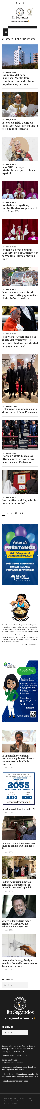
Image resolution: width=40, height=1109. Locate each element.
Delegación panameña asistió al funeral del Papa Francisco (19, 410)
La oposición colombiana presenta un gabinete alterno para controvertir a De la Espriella (18, 760)
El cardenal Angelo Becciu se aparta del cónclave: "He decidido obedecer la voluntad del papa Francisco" (20, 341)
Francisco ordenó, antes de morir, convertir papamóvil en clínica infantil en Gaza (20, 295)
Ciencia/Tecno (16, 1101)
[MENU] (5, 32)
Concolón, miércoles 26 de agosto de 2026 (18, 635)
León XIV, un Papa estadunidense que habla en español (18, 170)
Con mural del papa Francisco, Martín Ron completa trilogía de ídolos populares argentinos (18, 79)
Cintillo (5, 72)
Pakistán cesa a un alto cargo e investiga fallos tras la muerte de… (19, 845)
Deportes (7, 1101)
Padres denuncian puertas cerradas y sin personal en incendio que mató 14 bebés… (18, 884)
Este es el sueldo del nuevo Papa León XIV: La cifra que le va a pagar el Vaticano (20, 125)
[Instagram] (23, 3)
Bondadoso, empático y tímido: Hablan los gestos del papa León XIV (19, 208)
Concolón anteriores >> (30, 645)
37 (16, 513)
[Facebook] (16, 3)
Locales (21, 1099)
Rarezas (6, 1103)
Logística (14, 1103)
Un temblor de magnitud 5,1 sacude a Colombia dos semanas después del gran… (19, 963)
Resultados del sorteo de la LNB (19, 808)
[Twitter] (19, 3)
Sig (21, 513)
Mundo (13, 72)
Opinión (25, 1101)
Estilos (13, 406)
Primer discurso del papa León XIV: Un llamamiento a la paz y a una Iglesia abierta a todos (20, 254)
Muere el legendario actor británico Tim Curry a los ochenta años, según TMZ (16, 923)
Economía (13, 1099)
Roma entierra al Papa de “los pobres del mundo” (20, 501)
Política (6, 1099)
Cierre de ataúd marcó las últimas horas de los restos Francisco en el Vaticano (18, 459)
